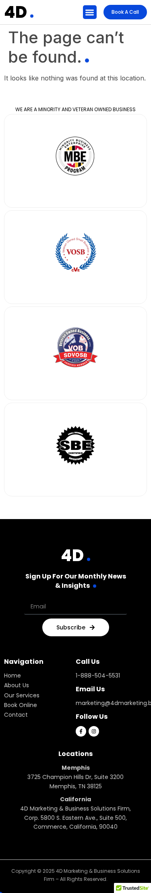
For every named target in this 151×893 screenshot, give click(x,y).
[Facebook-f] (81, 731)
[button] (90, 12)
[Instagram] (94, 731)
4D (15, 12)
